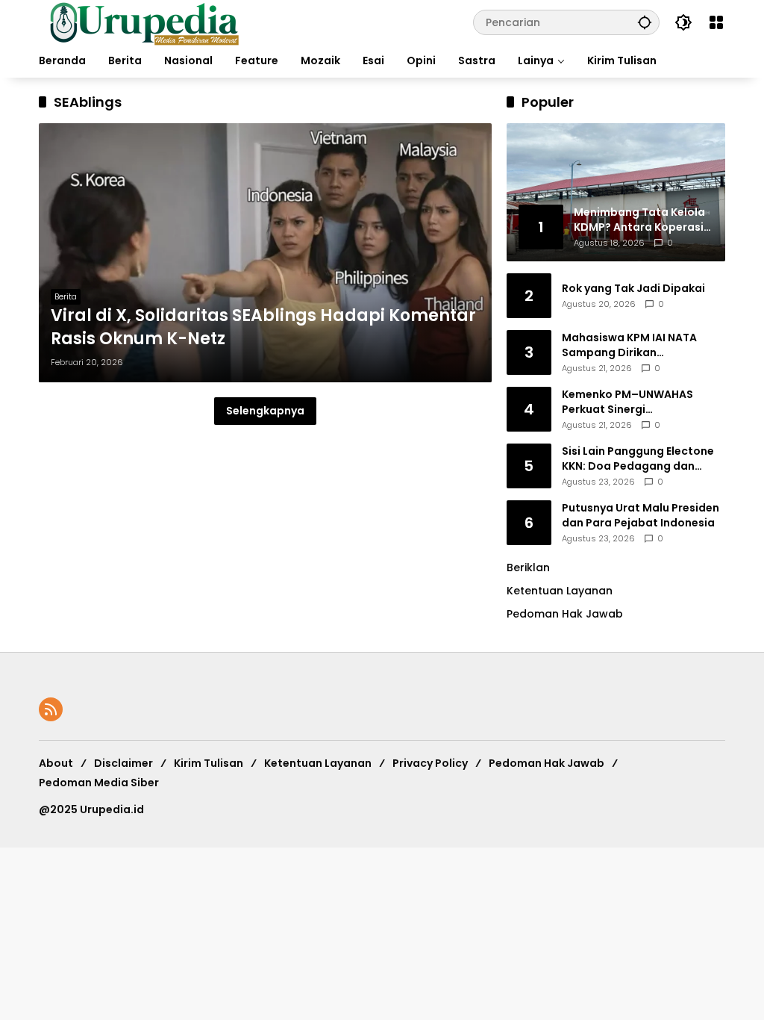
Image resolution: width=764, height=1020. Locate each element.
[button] (645, 22)
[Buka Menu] (716, 22)
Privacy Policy (430, 763)
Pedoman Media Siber (99, 782)
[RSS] (51, 709)
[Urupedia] (144, 21)
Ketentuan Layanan (560, 590)
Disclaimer (123, 763)
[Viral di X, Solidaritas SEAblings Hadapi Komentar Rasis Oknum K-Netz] (265, 252)
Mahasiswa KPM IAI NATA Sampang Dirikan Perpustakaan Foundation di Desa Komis (640, 345)
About (56, 763)
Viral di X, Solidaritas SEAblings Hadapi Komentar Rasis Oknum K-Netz (263, 327)
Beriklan (528, 567)
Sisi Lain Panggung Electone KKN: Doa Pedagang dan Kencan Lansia (638, 458)
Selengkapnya (265, 410)
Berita (65, 296)
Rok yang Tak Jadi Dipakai (633, 289)
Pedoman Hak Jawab (546, 763)
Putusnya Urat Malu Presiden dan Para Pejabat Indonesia (640, 515)
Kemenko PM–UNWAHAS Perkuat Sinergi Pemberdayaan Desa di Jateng (627, 402)
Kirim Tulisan (208, 763)
